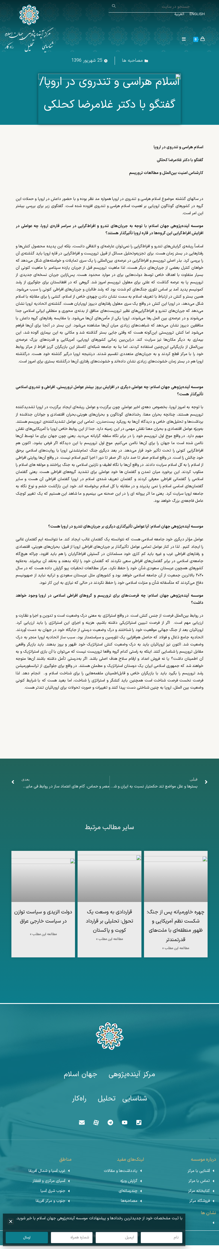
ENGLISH (196, 14)
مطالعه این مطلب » (175, 948)
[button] (11, 1221)
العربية (179, 14)
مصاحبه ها (132, 60)
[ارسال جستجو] (114, 6)
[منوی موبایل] (186, 39)
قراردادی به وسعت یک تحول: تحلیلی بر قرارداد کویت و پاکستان (109, 921)
